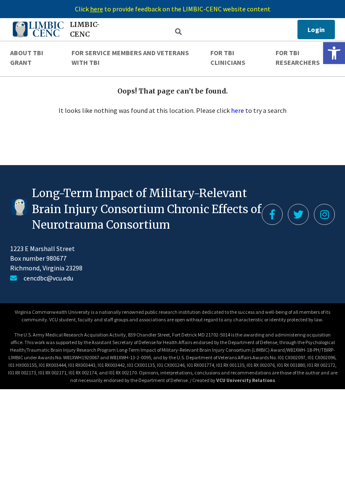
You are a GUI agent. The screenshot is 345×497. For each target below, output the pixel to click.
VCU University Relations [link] (245, 380)
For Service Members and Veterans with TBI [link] (130, 57)
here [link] (237, 110)
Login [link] (316, 29)
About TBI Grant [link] (26, 57)
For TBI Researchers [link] (298, 57)
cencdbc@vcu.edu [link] (48, 278)
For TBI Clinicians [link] (227, 57)
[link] (334, 53)
